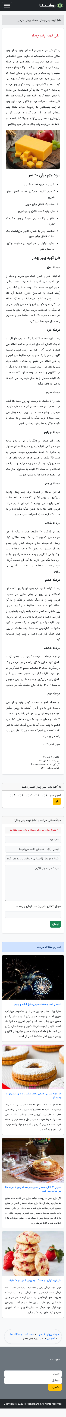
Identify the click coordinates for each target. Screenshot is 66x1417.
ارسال (55, 924)
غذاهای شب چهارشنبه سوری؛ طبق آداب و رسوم (37, 1004)
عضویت (55, 1387)
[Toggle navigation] (7, 5)
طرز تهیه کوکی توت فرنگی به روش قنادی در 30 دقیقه (34, 1280)
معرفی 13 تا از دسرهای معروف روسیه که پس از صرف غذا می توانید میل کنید (33, 1189)
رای (57, 801)
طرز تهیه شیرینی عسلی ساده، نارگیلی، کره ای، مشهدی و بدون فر (33, 1095)
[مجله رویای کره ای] (51, 5)
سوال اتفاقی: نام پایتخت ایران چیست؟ (38, 906)
